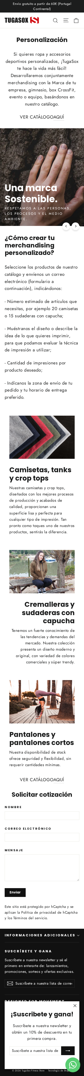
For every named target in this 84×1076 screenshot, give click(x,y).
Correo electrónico (28, 828)
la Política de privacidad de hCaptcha (47, 912)
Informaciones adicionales (40, 935)
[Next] (75, 226)
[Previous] (66, 226)
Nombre (13, 807)
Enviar (15, 892)
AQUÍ (58, 117)
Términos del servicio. (30, 918)
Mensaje (14, 850)
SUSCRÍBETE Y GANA (28, 951)
